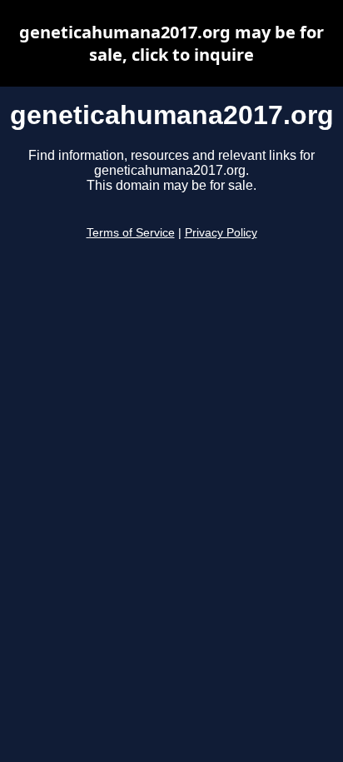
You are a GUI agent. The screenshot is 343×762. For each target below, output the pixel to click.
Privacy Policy (221, 233)
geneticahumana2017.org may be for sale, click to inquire (171, 43)
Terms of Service (131, 233)
